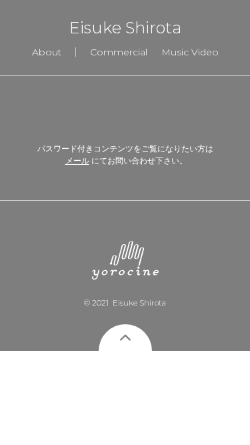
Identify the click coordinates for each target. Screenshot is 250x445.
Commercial (118, 52)
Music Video (190, 52)
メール (77, 160)
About (46, 52)
